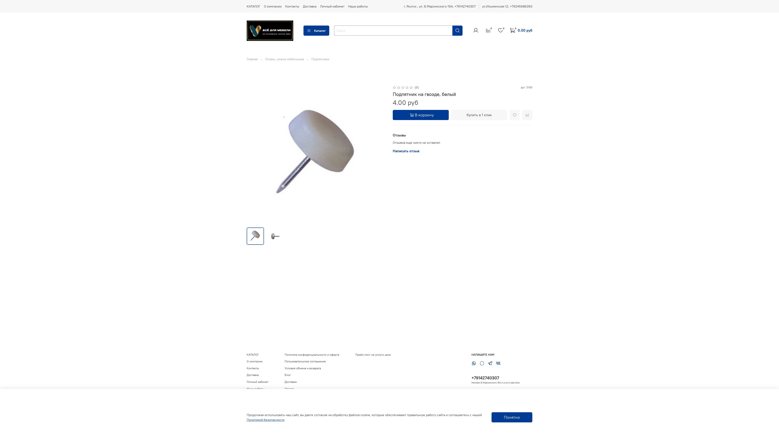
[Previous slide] (253, 154)
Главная (252, 59)
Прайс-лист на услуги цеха (373, 354)
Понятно (512, 417)
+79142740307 (485, 378)
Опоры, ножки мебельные (284, 59)
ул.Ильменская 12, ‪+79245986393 (507, 6)
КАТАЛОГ (253, 6)
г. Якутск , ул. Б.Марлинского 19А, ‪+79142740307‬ (440, 6)
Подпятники (320, 59)
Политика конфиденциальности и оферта (312, 354)
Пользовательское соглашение (305, 361)
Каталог (320, 31)
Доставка (309, 6)
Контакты (292, 6)
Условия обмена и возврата (303, 368)
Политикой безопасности (265, 420)
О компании (273, 6)
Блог (288, 375)
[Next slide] (380, 154)
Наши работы (358, 6)
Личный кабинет (332, 6)
